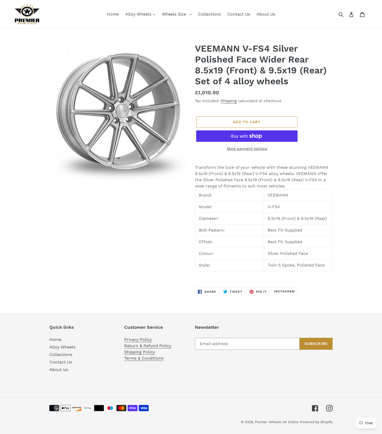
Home (55, 339)
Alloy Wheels (62, 347)
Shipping (229, 101)
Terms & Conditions (143, 358)
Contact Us (60, 362)
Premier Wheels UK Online (277, 422)
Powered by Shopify (316, 422)
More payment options (247, 148)
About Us (58, 369)
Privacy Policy (138, 339)
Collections (60, 354)
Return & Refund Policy (147, 345)
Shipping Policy (139, 351)
